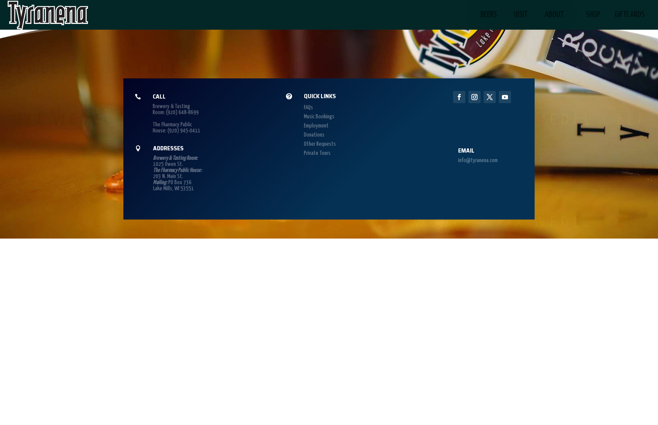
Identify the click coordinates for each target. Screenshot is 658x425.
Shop (593, 14)
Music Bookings (319, 116)
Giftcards (630, 14)
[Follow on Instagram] (474, 97)
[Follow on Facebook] (459, 97)
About (554, 14)
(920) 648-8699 (182, 112)
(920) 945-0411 (184, 131)
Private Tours (317, 153)
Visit (521, 14)
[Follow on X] (490, 97)
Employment (316, 126)
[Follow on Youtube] (505, 97)
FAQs (308, 107)
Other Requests (320, 144)
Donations (314, 135)
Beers (489, 14)
